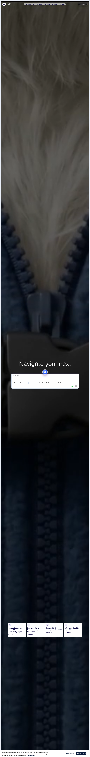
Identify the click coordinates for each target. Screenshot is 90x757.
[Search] (76, 386)
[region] (45, 753)
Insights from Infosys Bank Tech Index (54, 382)
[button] (72, 386)
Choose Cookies (70, 753)
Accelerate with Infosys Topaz (20, 382)
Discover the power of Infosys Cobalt (37, 382)
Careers (62, 4)
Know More (11, 634)
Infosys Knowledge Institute (51, 4)
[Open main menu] (4, 4)
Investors (39, 4)
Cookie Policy (31, 755)
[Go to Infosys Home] (11, 4)
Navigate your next (30, 4)
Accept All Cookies (81, 753)
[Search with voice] (45, 372)
